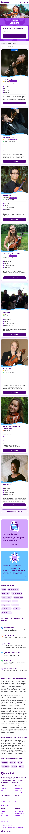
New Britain (5, 762)
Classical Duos (5, 593)
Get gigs (3, 811)
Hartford (21, 766)
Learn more (14, 577)
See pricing (14, 544)
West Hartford (5, 766)
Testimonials (4, 815)
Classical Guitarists (6, 597)
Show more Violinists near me (14, 511)
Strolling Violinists (6, 608)
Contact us (18, 800)
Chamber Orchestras (13, 589)
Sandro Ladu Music (8, 137)
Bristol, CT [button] (15, 20)
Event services (19, 811)
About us (3, 788)
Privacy (7, 824)
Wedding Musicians (6, 612)
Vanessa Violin (7, 484)
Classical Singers (6, 601)
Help (16, 798)
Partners (3, 792)
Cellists (4, 589)
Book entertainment (6, 798)
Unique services (19, 813)
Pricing (3, 813)
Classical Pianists (18, 597)
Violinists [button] (14, 23)
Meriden (20, 762)
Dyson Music (6, 312)
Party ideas (18, 790)
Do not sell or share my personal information (12, 827)
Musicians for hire (6, 802)
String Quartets (6, 605)
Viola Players (16, 608)
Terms (2, 824)
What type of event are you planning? (13, 28)
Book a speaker (5, 800)
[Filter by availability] (16, 46)
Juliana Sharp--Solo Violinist (11, 254)
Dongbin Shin (7, 195)
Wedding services (20, 815)
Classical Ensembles (17, 593)
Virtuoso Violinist (8, 79)
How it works (18, 788)
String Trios (15, 605)
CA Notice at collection (6, 825)
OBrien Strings (7, 368)
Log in (16, 802)
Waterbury (12, 762)
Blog (2, 790)
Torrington (14, 766)
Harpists (15, 601)
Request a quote (19, 792)
